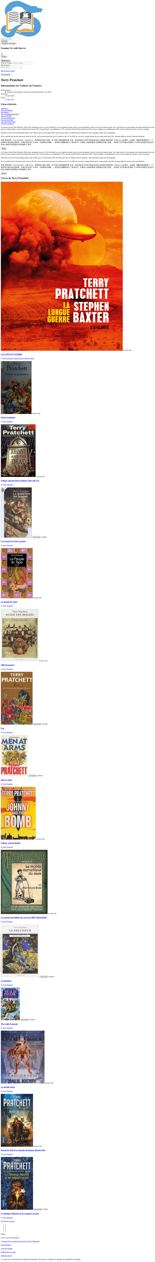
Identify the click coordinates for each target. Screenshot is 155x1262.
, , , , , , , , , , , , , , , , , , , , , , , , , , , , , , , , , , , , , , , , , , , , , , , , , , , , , (79, 92)
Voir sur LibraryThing (8, 122)
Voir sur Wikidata (6, 110)
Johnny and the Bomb (10, 843)
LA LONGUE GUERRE (11, 354)
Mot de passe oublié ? (8, 71)
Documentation (6, 1245)
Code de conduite (7, 1248)
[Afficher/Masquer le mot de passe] (21, 67)
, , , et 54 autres (29, 92)
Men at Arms (6, 780)
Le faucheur (6, 981)
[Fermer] (2, 59)
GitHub (77, 1259)
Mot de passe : (5, 65)
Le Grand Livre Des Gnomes (13, 541)
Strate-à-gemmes (8, 417)
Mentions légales (6, 1256)
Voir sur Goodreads (7, 124)
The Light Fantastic (9, 1024)
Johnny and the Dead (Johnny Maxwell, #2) (20, 480)
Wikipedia (4, 108)
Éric (2, 728)
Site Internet (5, 112)
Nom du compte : (6, 63)
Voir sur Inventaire (7, 120)
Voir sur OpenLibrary (8, 118)
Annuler (4, 56)
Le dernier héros (8, 1087)
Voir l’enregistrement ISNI (9, 114)
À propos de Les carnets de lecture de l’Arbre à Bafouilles (20, 1241)
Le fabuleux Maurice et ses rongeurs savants (20, 1213)
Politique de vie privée (8, 1252)
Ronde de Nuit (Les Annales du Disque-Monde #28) (23, 1150)
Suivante (11, 1221)
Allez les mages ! (8, 665)
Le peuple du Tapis (9, 602)
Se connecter (6, 74)
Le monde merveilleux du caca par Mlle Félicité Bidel (23, 917)
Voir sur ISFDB (6, 116)
